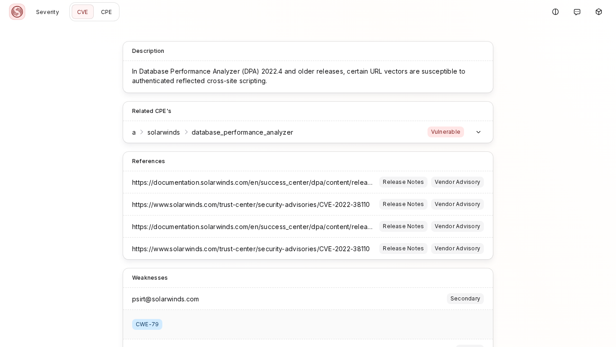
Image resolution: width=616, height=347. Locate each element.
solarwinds (163, 132)
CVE (82, 12)
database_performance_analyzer (242, 132)
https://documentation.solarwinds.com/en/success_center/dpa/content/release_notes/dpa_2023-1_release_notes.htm (312, 182)
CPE (106, 12)
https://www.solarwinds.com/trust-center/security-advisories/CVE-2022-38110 (251, 204)
